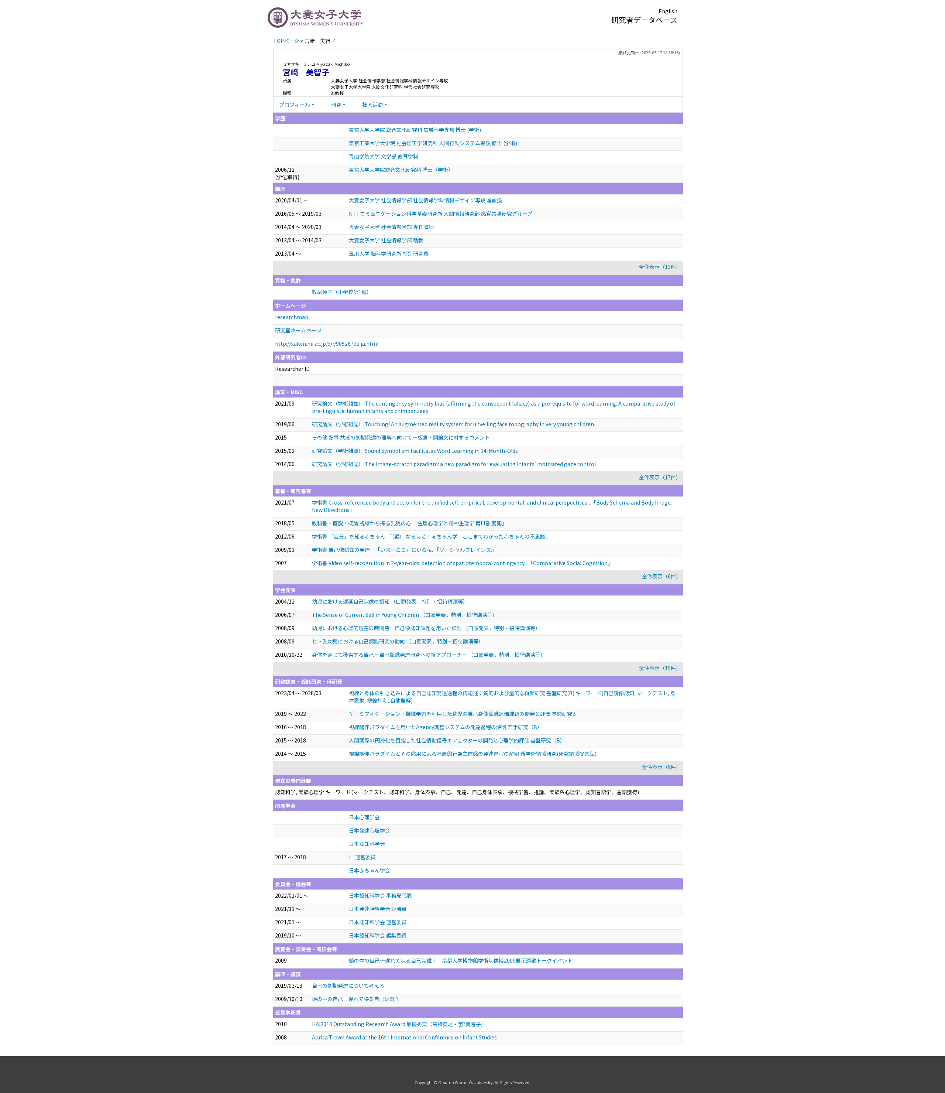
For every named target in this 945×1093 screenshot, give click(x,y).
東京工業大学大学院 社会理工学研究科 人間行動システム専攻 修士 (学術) (433, 143)
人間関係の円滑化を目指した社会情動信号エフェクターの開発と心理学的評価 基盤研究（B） (457, 740)
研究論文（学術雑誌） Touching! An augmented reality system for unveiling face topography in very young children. (453, 424)
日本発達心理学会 (369, 830)
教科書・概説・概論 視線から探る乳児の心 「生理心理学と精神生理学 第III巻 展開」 (409, 523)
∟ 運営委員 (362, 857)
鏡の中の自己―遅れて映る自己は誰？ (356, 999)
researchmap (291, 317)
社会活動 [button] (372, 104)
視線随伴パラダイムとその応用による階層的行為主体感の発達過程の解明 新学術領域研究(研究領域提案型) (473, 753)
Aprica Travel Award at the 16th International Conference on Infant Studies (404, 1037)
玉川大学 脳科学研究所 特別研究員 (389, 253)
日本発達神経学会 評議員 (378, 908)
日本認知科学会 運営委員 (378, 922)
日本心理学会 (364, 817)
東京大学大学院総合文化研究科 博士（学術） (401, 169)
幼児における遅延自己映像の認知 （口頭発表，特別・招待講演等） (390, 601)
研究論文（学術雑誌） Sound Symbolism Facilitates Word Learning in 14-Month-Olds (415, 450)
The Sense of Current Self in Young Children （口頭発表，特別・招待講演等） (405, 614)
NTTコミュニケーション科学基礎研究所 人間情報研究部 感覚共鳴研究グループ (440, 213)
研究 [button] (336, 104)
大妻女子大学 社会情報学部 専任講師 (391, 226)
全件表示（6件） (661, 576)
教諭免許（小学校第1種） (342, 292)
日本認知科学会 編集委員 (378, 935)
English (668, 11)
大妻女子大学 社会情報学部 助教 (386, 240)
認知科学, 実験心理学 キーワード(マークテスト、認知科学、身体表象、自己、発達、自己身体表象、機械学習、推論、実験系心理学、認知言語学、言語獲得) (457, 792)
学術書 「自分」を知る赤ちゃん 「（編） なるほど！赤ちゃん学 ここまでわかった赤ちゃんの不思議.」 (431, 536)
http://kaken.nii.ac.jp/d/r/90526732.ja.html (326, 343)
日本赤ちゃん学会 (369, 870)
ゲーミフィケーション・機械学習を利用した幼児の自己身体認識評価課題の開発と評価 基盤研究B (462, 713)
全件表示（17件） (660, 477)
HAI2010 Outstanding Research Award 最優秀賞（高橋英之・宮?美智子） (399, 1024)
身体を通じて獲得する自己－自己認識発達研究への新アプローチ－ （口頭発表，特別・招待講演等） (429, 654)
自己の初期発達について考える (348, 985)
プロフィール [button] (294, 104)
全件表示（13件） (660, 266)
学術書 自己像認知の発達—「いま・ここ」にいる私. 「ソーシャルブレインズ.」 (404, 549)
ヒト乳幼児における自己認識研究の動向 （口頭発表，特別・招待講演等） (398, 641)
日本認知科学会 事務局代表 (380, 895)
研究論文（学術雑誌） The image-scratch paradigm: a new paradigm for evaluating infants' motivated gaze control (454, 464)
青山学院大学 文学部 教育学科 (383, 156)
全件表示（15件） (660, 668)
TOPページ (286, 40)
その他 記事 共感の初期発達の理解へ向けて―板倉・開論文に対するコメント (401, 437)
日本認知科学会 (367, 843)
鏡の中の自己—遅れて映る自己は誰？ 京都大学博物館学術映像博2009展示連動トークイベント (461, 960)
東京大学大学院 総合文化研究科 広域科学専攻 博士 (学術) (415, 129)
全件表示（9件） (661, 767)
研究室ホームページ (298, 330)
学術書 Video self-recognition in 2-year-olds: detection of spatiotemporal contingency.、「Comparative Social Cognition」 (462, 563)
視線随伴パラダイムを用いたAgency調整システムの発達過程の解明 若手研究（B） (445, 727)
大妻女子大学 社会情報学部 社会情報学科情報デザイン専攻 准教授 (425, 200)
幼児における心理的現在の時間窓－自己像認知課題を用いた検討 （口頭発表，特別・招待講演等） (426, 628)
